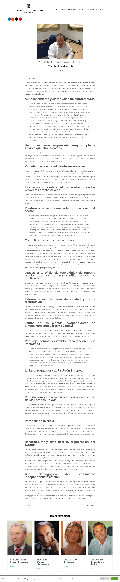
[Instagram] (13, 19)
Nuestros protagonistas (68, 9)
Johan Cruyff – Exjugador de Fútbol (98, 562)
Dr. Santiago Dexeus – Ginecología (43, 562)
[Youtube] (20, 19)
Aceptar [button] (115, 578)
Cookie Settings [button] (105, 578)
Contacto (102, 9)
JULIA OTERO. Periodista (70, 561)
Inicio (57, 9)
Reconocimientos (91, 9)
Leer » (12, 566)
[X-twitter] (16, 19)
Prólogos (81, 9)
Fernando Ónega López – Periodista (19, 561)
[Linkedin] (9, 19)
